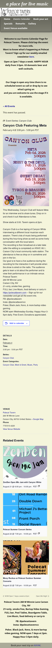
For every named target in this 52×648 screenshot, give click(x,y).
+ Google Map (37, 419)
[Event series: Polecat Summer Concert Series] (39, 533)
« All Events (9, 106)
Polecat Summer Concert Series (17, 529)
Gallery (32, 23)
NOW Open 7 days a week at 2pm (16, 596)
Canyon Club (8, 358)
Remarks (20, 23)
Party (35, 364)
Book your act (40, 19)
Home (7, 19)
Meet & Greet (20, 364)
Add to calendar (16, 323)
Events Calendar (21, 19)
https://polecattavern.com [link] (14, 292)
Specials (8, 23)
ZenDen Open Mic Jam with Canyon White (22, 482)
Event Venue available (15, 28)
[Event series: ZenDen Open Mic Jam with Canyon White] (39, 486)
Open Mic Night (42, 596)
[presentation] (25, 462)
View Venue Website (11, 429)
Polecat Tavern (9, 412)
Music (29, 364)
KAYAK (37, 645)
